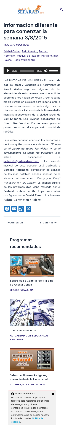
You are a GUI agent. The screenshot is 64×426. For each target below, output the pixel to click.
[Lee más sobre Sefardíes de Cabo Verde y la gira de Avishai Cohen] (32, 265)
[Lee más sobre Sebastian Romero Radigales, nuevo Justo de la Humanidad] (32, 359)
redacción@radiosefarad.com (21, 161)
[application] (32, 70)
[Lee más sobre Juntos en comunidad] (32, 312)
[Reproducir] (8, 71)
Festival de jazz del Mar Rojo (34, 55)
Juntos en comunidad (23, 330)
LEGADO (14, 290)
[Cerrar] (53, 394)
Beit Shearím (29, 51)
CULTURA (15, 384)
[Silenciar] (46, 71)
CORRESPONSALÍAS (37, 335)
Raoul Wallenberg (24, 60)
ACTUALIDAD (17, 335)
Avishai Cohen (12, 51)
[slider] (54, 70)
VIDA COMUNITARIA (33, 384)
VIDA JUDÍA (26, 290)
